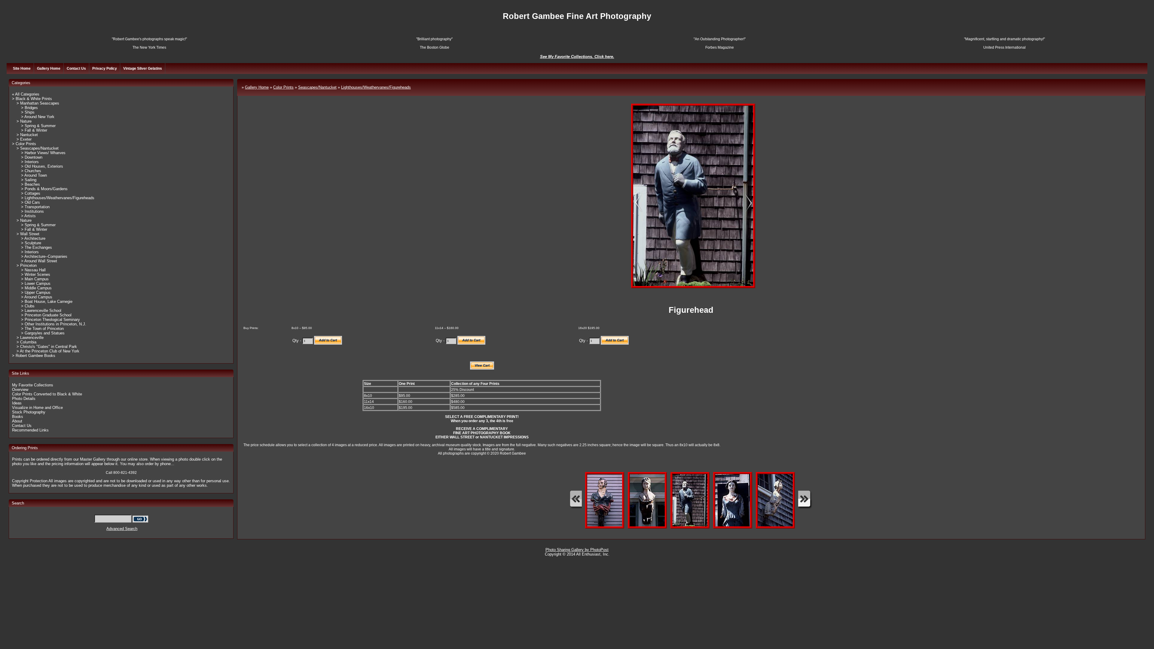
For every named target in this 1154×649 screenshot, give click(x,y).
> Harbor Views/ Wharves (43, 153)
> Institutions (32, 211)
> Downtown (31, 157)
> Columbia (26, 342)
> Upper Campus (35, 292)
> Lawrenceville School (41, 310)
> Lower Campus (35, 283)
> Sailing (28, 180)
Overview (20, 389)
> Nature (24, 121)
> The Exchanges (36, 247)
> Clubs (28, 306)
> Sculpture (31, 243)
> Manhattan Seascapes (38, 103)
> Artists (28, 216)
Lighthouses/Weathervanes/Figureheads (376, 87)
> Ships (28, 112)
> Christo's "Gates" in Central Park (47, 346)
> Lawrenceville (30, 337)
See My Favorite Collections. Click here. (577, 56)
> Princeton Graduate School (46, 315)
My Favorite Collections (32, 385)
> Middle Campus (36, 288)
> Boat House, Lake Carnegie (46, 301)
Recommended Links (30, 430)
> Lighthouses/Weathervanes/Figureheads (57, 198)
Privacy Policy (104, 68)
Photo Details (23, 398)
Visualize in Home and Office (37, 407)
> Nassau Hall (33, 270)
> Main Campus (35, 279)
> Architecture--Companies (44, 256)
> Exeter (24, 139)
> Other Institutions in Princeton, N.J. (53, 324)
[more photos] (576, 500)
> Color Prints (24, 144)
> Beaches (30, 184)
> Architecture (33, 238)
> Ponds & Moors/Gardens (44, 189)
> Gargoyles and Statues (43, 333)
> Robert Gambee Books (33, 355)
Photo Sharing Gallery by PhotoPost (577, 549)
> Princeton (27, 265)
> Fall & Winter (34, 130)
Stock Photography (28, 412)
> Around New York (37, 116)
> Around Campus (36, 297)
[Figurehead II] (746, 203)
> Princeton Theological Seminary (50, 319)
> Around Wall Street (39, 261)
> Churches (31, 171)
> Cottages (30, 193)
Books (17, 416)
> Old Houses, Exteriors (42, 166)
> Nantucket (27, 135)
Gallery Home (48, 68)
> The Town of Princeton (42, 328)
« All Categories (25, 94)
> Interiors (30, 162)
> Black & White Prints (32, 98)
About (17, 421)
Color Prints (283, 87)
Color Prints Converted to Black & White (47, 394)
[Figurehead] (634, 203)
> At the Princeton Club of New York (48, 351)
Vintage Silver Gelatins (142, 68)
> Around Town (34, 175)
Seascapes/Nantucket (317, 87)
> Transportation (35, 207)
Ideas (17, 403)
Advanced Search (121, 528)
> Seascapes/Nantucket (38, 148)
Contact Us (76, 68)
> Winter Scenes (35, 274)
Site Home (22, 68)
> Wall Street (28, 234)
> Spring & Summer (38, 125)
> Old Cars (30, 202)
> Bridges (29, 107)
